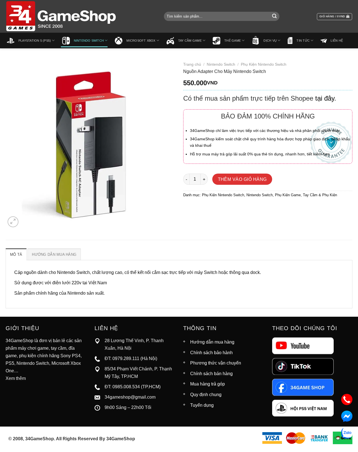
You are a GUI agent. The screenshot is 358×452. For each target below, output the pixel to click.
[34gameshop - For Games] (61, 16)
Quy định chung (206, 394)
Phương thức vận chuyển (215, 363)
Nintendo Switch (221, 64)
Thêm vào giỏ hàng (242, 179)
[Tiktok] (303, 366)
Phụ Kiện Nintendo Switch (263, 64)
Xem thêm (16, 378)
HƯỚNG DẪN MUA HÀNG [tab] (54, 254)
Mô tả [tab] (16, 254)
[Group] (303, 407)
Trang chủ (192, 64)
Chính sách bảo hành (211, 352)
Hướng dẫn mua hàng (212, 342)
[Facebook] (303, 387)
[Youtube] (303, 345)
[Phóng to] (13, 221)
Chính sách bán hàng (211, 373)
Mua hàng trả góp (207, 384)
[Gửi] (274, 16)
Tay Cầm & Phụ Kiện (320, 195)
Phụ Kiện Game (288, 195)
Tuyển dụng (202, 405)
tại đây (324, 98)
